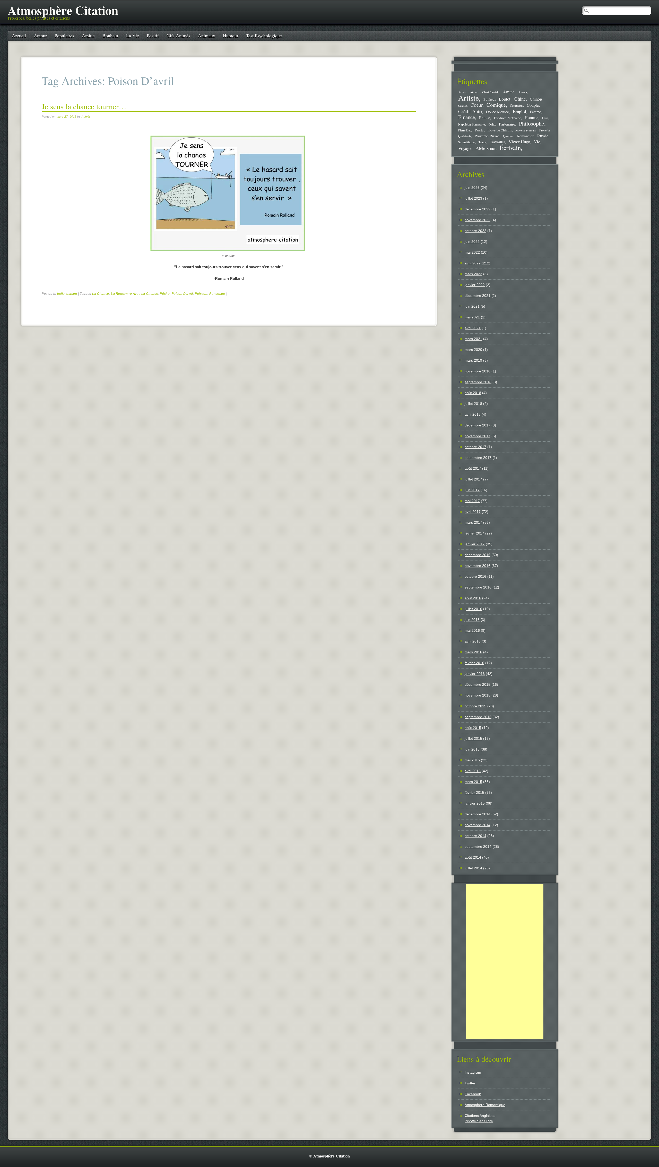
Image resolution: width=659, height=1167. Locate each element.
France (484, 117)
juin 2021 (472, 306)
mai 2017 (472, 501)
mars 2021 (473, 339)
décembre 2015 (477, 684)
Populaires (64, 35)
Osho (492, 124)
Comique (496, 104)
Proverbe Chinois (500, 130)
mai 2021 (472, 317)
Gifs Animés (178, 35)
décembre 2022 (477, 209)
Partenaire (507, 124)
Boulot (504, 99)
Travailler (497, 141)
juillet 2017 (473, 479)
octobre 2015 (475, 706)
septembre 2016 (478, 587)
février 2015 (474, 792)
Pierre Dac (464, 130)
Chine (520, 98)
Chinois (536, 99)
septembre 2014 (478, 846)
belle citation (67, 294)
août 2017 (473, 468)
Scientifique (466, 142)
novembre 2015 (477, 695)
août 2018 (473, 393)
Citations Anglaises (480, 1115)
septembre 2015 (478, 717)
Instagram (473, 1072)
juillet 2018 (473, 404)
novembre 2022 (477, 220)
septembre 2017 (478, 458)
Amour (40, 35)
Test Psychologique (264, 35)
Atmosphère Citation (63, 10)
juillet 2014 (473, 868)
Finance (466, 117)
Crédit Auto (470, 111)
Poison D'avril (182, 294)
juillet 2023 (473, 198)
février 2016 (474, 663)
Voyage (465, 148)
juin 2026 (472, 187)
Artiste (468, 98)
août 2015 (473, 728)
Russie (542, 136)
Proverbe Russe (487, 135)
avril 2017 (473, 512)
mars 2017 (473, 522)
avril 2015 (473, 771)
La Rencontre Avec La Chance (134, 294)
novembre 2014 (477, 825)
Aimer (474, 92)
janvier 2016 (475, 674)
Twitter (470, 1083)
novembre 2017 (477, 436)
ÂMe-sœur (485, 148)
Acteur (462, 92)
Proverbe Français (525, 130)
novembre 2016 (477, 566)
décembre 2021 (477, 295)
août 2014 (473, 857)
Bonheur (110, 35)
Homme (531, 117)
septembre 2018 (478, 382)
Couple (533, 105)
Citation (462, 106)
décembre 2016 (477, 555)
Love (545, 118)
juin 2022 (472, 241)
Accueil (19, 35)
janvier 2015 (475, 803)
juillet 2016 (473, 609)
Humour (230, 35)
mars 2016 (473, 652)
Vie (537, 142)
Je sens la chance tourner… (84, 106)
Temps (482, 142)
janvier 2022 (475, 285)
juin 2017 (472, 490)
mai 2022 (472, 252)
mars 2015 (473, 782)
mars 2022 (473, 274)
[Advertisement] (504, 961)
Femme (535, 111)
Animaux (206, 35)
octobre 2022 (475, 231)
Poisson (201, 294)
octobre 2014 (475, 836)
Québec (508, 136)
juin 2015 (472, 749)
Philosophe (531, 123)
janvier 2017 (475, 544)
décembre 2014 (477, 814)
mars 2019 (473, 360)
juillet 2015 (473, 738)
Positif (153, 35)
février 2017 (474, 533)
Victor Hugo (519, 142)
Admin (86, 116)
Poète (479, 129)
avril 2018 (473, 414)
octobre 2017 (475, 447)
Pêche (165, 294)
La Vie (132, 35)
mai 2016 (472, 630)
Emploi (519, 111)
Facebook (473, 1094)
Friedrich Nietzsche (507, 117)
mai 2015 (472, 760)
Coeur (476, 105)
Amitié (88, 35)
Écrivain (510, 147)
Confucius (516, 105)
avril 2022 (473, 263)
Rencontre (217, 294)
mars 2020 (473, 350)
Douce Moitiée (497, 111)
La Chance (100, 294)
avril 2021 (473, 328)
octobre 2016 (475, 576)
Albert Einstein (490, 92)
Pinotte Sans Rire (479, 1121)
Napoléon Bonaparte (471, 124)
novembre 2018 (477, 371)
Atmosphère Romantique (485, 1105)
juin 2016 (472, 620)
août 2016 (473, 598)
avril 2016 (473, 641)
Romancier (525, 135)
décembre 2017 (477, 425)
